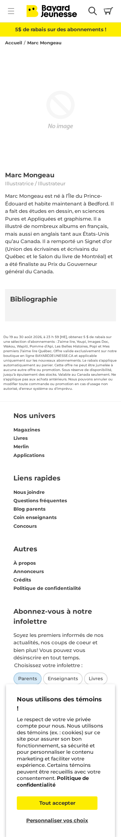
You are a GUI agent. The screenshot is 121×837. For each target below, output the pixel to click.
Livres (20, 438)
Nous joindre (29, 492)
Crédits (22, 580)
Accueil (13, 42)
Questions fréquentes (40, 501)
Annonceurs (28, 571)
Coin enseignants (34, 517)
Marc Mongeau (44, 42)
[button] (11, 11)
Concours (25, 526)
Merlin (21, 447)
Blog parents (29, 509)
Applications (28, 455)
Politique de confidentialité (53, 781)
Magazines (26, 430)
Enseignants (63, 679)
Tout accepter (57, 803)
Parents (27, 679)
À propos (24, 563)
